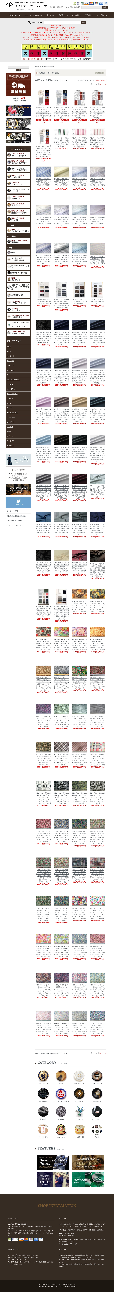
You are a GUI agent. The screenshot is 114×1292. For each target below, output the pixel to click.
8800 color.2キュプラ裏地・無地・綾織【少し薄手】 (61, 526)
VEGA (9, 346)
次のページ (103, 84)
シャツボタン (76, 15)
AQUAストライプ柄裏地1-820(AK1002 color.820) (61, 140)
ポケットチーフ (97, 1119)
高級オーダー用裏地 (48, 66)
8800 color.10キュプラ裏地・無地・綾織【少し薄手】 (43, 565)
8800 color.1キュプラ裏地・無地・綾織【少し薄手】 (97, 488)
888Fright (10, 361)
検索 (83, 22)
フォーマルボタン (25, 15)
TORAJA (10, 384)
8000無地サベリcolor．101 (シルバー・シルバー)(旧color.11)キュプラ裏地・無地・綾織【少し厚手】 (97, 451)
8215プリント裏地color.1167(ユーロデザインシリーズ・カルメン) (61, 757)
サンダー (10, 398)
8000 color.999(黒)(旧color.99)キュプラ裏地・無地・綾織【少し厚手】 (43, 334)
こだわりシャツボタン (61, 1101)
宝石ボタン (89, 15)
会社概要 (52, 7)
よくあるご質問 (12, 511)
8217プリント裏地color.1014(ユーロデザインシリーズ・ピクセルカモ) (79, 795)
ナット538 (10, 441)
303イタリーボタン (13, 379)
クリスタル (11, 417)
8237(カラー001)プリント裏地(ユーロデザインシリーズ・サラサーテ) (97, 1025)
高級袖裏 (61, 1119)
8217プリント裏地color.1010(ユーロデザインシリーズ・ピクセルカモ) (61, 795)
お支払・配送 (69, 7)
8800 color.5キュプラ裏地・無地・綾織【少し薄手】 (79, 526)
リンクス (10, 427)
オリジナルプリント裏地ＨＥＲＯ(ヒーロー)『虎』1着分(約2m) (43, 110)
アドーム (10, 436)
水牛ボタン (50, 15)
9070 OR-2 (11, 389)
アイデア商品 (43, 1137)
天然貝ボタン (63, 15)
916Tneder (11, 370)
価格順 (98, 80)
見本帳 (97, 1137)
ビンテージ (11, 356)
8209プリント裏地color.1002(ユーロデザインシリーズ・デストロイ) (79, 718)
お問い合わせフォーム (14, 520)
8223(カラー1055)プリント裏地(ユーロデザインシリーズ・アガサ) (61, 833)
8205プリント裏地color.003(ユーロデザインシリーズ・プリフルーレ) (43, 718)
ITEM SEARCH (37, 22)
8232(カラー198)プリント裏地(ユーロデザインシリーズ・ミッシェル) (43, 987)
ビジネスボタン (12, 15)
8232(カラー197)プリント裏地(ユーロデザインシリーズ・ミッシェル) (97, 948)
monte (9, 403)
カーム (9, 431)
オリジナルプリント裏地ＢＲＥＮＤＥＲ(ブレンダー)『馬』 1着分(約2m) (97, 110)
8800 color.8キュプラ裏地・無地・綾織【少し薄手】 (97, 526)
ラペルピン (79, 1119)
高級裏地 (43, 1119)
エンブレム (61, 1137)
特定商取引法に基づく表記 (16, 516)
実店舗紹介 (60, 7)
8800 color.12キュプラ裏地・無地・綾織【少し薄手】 (79, 565)
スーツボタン (97, 1083)
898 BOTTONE (12, 394)
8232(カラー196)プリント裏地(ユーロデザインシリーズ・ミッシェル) (79, 948)
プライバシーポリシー (14, 525)
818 (8, 375)
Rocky (9, 351)
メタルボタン (37, 15)
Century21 (10, 365)
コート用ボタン (101, 15)
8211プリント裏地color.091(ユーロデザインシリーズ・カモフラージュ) (43, 757)
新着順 (103, 80)
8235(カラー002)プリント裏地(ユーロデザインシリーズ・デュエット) (43, 1025)
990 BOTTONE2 (12, 412)
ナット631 (10, 445)
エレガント (11, 422)
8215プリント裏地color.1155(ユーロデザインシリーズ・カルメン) (79, 757)
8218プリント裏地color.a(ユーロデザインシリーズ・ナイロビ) (97, 795)
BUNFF (9, 408)
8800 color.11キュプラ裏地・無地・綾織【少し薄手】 (61, 565)
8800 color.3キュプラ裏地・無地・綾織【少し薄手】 (43, 526)
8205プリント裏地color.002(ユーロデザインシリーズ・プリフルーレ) (97, 680)
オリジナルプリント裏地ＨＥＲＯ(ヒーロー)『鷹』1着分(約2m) (61, 110)
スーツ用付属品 (79, 1137)
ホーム (37, 66)
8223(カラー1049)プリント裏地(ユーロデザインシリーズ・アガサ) (44, 833)
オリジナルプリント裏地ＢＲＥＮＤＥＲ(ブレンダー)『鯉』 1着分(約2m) (79, 110)
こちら (66, 1244)
